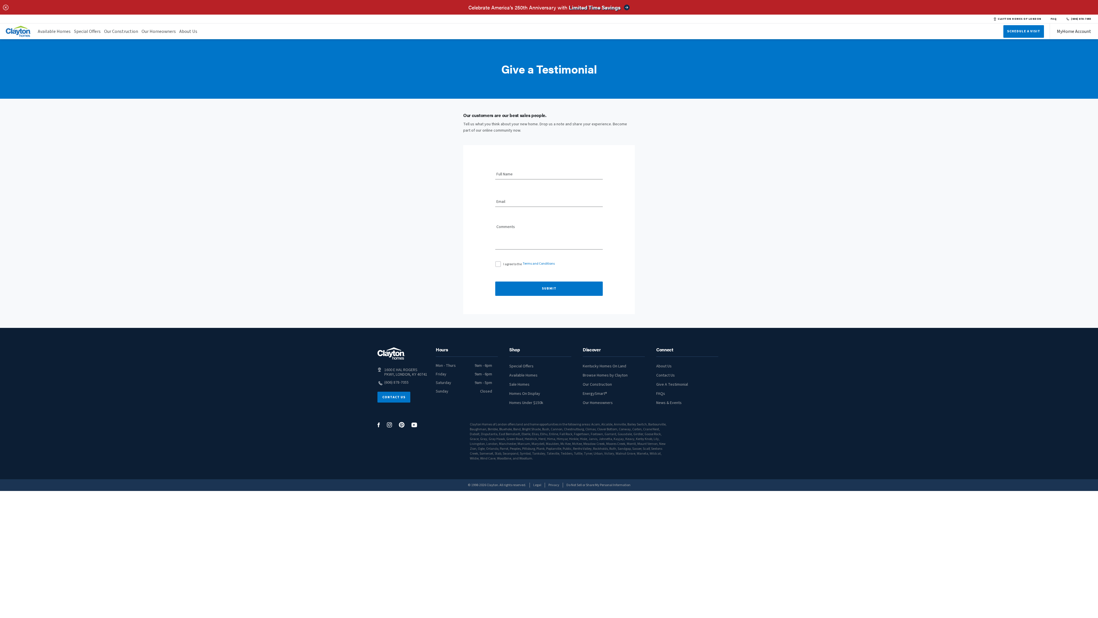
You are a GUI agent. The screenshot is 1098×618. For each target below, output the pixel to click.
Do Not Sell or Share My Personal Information (598, 485)
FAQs (660, 394)
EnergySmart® (595, 394)
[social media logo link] (378, 425)
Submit (549, 288)
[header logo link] (18, 31)
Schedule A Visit (1023, 31)
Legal (537, 485)
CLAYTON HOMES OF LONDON (1019, 19)
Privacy (553, 485)
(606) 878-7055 (1081, 19)
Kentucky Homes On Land (604, 366)
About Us (188, 31)
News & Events (669, 403)
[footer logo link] (391, 353)
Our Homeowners (159, 31)
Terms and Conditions (539, 263)
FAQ (1054, 19)
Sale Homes (519, 384)
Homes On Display (524, 394)
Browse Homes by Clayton (605, 375)
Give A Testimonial (672, 384)
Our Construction (121, 31)
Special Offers (87, 31)
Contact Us (393, 397)
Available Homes (54, 31)
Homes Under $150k (526, 403)
